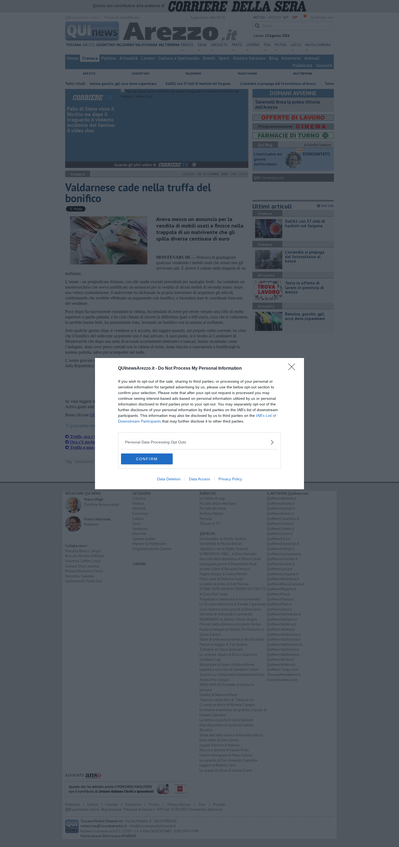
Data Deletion (168, 479)
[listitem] (199, 442)
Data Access (199, 479)
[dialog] (199, 423)
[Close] (293, 368)
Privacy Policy (230, 479)
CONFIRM (147, 459)
